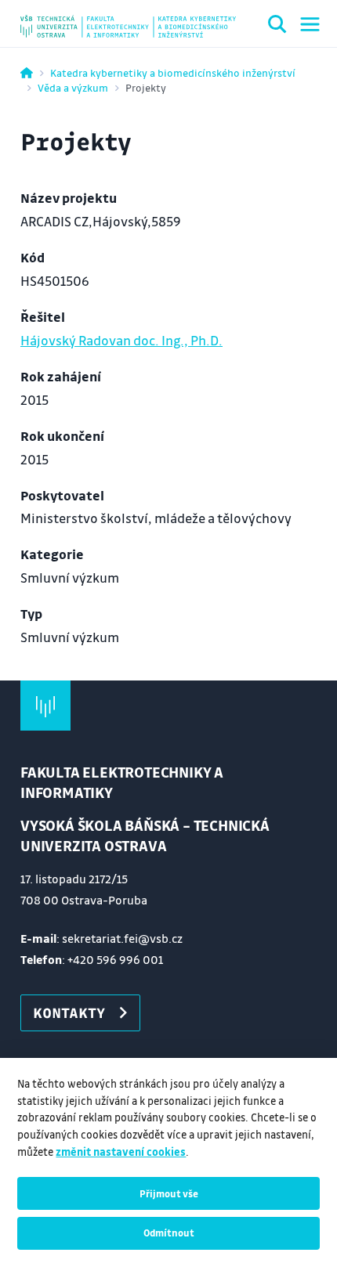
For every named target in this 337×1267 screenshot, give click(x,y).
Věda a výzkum (73, 87)
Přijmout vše (169, 1193)
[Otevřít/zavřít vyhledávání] (277, 26)
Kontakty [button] (69, 1012)
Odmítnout (168, 1232)
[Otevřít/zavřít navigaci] (310, 24)
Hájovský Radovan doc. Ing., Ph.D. (121, 340)
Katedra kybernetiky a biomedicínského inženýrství (172, 72)
